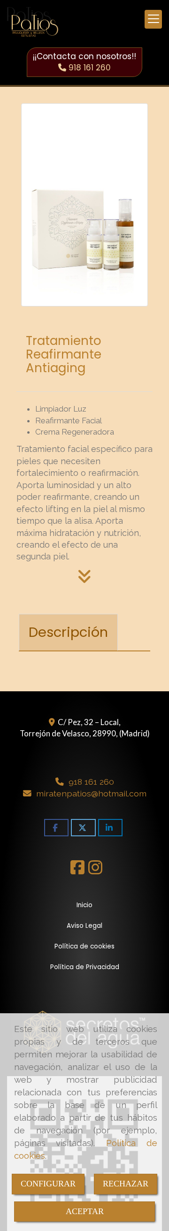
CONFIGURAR (48, 1183)
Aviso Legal (84, 925)
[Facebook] (77, 870)
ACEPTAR (85, 1211)
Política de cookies (84, 946)
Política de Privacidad (84, 967)
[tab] (68, 632)
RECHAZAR (125, 1183)
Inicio (84, 905)
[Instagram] (95, 870)
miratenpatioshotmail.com (91, 793)
